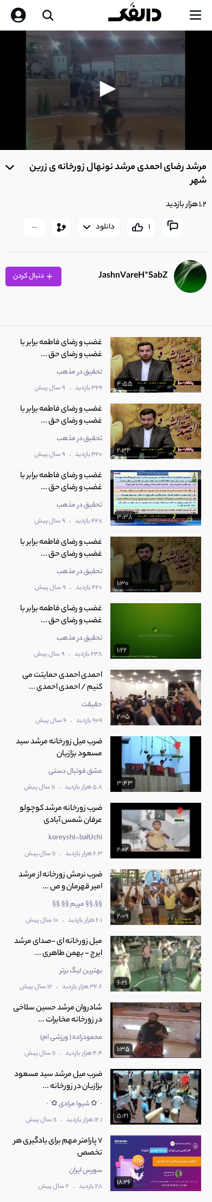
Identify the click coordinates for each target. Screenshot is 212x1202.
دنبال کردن (29, 276)
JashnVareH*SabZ (132, 276)
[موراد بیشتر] (34, 227)
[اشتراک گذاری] (61, 227)
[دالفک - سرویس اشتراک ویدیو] (143, 15)
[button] (106, 89)
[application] (106, 90)
